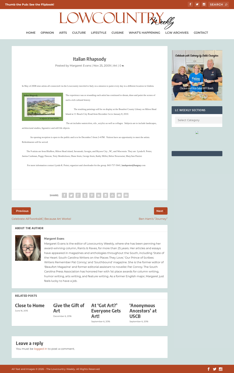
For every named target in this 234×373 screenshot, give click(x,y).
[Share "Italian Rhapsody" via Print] (126, 195)
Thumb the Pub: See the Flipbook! (29, 4)
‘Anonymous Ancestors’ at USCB (143, 311)
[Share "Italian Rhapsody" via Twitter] (71, 195)
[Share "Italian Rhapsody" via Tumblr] (85, 195)
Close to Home (30, 305)
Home (30, 32)
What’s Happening (144, 32)
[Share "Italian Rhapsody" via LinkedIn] (98, 195)
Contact (201, 32)
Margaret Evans (80, 65)
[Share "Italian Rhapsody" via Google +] (78, 195)
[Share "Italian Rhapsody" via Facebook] (64, 195)
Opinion (47, 32)
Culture (79, 32)
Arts (63, 32)
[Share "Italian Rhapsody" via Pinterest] (91, 195)
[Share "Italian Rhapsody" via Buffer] (105, 195)
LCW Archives (177, 32)
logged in (40, 348)
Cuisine (118, 32)
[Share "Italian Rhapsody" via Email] (119, 195)
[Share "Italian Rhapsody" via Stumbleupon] (112, 195)
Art (115, 65)
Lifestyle (98, 32)
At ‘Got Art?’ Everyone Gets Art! (106, 311)
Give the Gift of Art (68, 308)
